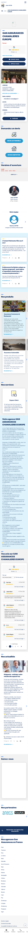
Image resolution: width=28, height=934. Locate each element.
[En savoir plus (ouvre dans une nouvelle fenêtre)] (8, 814)
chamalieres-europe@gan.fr (11, 98)
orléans (3, 878)
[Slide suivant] (26, 76)
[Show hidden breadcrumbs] (5, 11)
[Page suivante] (21, 646)
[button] (25, 2)
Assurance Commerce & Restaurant (12, 315)
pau (2, 897)
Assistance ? (4, 2)
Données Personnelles (6, 923)
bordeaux (3, 881)
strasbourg (4, 906)
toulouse (3, 850)
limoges (3, 903)
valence (3, 889)
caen (2, 895)
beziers (3, 892)
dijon (2, 867)
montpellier (4, 875)
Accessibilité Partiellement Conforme (9, 926)
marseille (3, 861)
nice (2, 853)
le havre (3, 855)
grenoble (3, 886)
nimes (2, 869)
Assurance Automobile (11, 352)
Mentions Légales (5, 921)
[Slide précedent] (2, 76)
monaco (3, 883)
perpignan (3, 909)
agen (2, 911)
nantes (3, 872)
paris (2, 847)
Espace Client (14, 400)
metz (2, 858)
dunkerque (4, 900)
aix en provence (5, 864)
